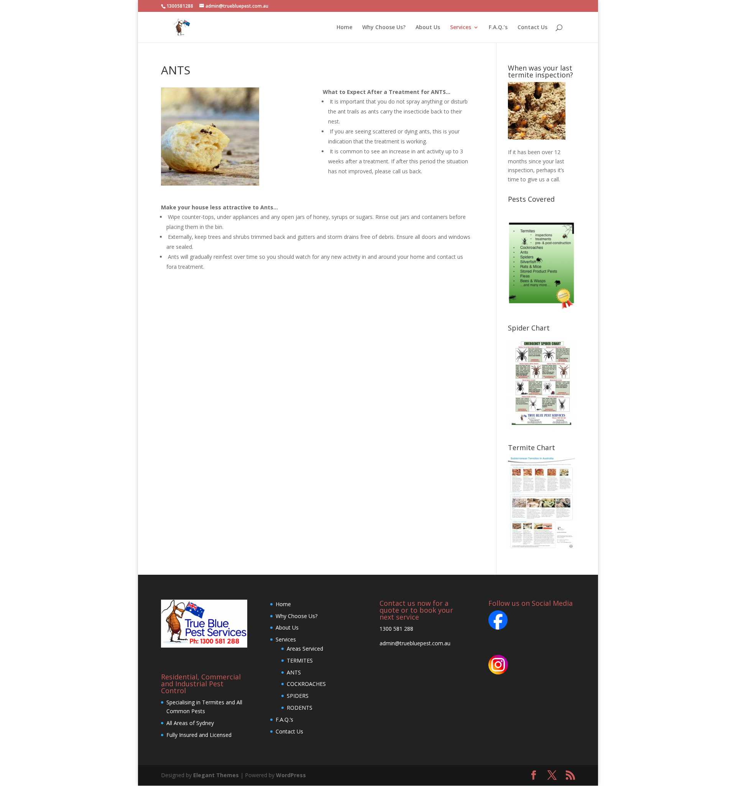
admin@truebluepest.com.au (415, 643)
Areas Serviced (305, 648)
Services (460, 28)
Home (344, 28)
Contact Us (532, 28)
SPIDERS (298, 695)
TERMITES (300, 660)
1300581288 (179, 6)
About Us (428, 28)
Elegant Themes (216, 775)
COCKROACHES (306, 683)
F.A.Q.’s (498, 28)
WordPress (291, 775)
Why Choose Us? (384, 28)
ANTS (294, 672)
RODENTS (299, 707)
